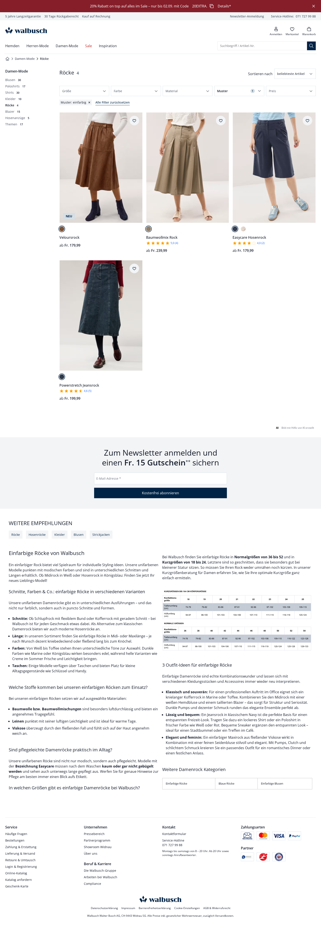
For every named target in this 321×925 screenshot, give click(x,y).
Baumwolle (22, 709)
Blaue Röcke (226, 783)
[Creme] (243, 228)
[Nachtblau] (235, 228)
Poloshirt (289, 720)
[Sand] (148, 228)
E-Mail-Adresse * (108, 478)
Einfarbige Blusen (272, 783)
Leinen (18, 721)
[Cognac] (61, 228)
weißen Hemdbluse (182, 702)
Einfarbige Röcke (176, 783)
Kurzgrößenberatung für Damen (189, 572)
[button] (295, 74)
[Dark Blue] (61, 376)
